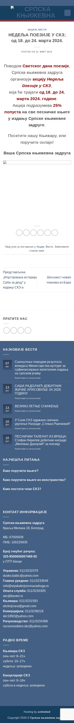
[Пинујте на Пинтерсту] (47, 232)
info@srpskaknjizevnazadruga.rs (26, 586)
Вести (42, 29)
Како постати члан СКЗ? (22, 489)
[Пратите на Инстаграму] (13, 330)
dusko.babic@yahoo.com (20, 575)
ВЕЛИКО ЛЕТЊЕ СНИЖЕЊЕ (37, 406)
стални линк (36, 250)
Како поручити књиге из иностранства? (34, 480)
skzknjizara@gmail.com (19, 606)
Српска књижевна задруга (23, 523)
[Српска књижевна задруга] (36, 13)
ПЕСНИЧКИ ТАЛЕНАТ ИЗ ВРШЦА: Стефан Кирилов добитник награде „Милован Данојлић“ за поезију (41, 440)
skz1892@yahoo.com (18, 616)
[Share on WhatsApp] (19, 232)
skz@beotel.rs (13, 596)
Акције (32, 29)
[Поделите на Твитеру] (33, 232)
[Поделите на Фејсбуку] (26, 232)
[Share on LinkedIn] (55, 232)
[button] (5, 13)
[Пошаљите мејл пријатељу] (40, 232)
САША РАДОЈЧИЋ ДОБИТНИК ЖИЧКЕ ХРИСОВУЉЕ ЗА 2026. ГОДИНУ (38, 389)
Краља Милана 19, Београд (23, 528)
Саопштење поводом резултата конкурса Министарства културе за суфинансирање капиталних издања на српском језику (41, 367)
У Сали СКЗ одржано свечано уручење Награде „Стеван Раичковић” (43, 421)
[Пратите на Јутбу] (28, 330)
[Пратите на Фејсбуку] (6, 330)
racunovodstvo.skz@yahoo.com (25, 626)
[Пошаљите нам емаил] (21, 330)
